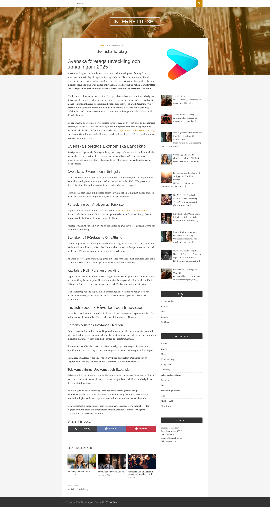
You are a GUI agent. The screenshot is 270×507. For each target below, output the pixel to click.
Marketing (165, 369)
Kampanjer (166, 364)
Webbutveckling (168, 401)
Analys (164, 343)
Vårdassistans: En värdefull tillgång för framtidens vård (140, 472)
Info (70, 3)
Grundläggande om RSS (79, 471)
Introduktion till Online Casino (111, 471)
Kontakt (81, 3)
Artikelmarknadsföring (78, 489)
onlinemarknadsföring (171, 375)
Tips (163, 395)
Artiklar (164, 306)
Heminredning (167, 359)
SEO (163, 385)
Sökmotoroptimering (170, 390)
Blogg (103, 45)
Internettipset (87, 502)
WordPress (166, 406)
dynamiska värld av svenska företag (137, 130)
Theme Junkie (112, 502)
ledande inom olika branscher (132, 210)
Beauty (164, 348)
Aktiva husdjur (167, 301)
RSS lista (165, 322)
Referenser (166, 380)
